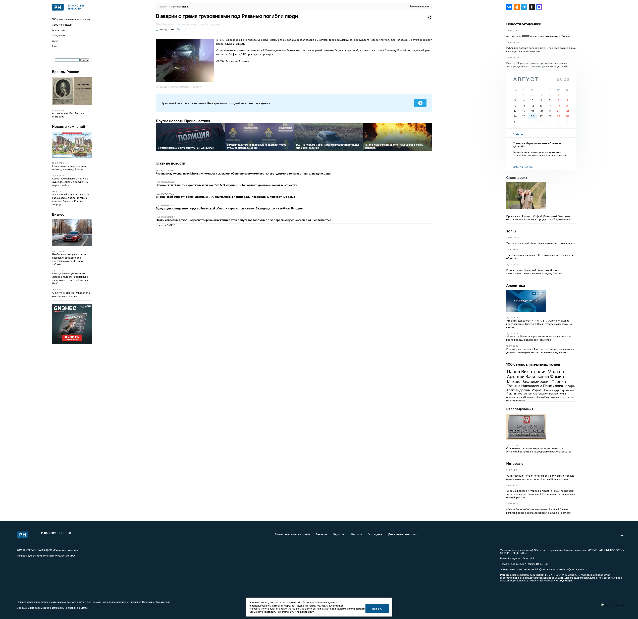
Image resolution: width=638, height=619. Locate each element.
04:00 (516, 333)
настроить (270, 611)
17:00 (60, 270)
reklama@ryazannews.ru (573, 569)
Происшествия (179, 6)
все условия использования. (349, 608)
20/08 (55, 175)
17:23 (61, 289)
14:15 (515, 470)
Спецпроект (516, 177)
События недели (62, 24)
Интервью (514, 463)
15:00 (515, 485)
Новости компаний (68, 126)
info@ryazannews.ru (546, 569)
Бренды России (65, 72)
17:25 (61, 163)
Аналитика (58, 30)
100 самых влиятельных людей (71, 19)
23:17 (515, 30)
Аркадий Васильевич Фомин (535, 376)
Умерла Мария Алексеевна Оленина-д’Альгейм (537, 145)
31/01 (508, 445)
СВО (55, 40)
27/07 (54, 270)
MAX (72, 555)
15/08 (509, 346)
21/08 (509, 249)
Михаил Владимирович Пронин (536, 381)
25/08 (55, 110)
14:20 (515, 249)
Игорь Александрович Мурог (540, 388)
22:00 (515, 346)
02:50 (515, 445)
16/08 (509, 317)
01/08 (509, 470)
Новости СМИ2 (165, 225)
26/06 (55, 289)
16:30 (515, 264)
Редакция (339, 534)
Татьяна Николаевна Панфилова (535, 385)
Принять (377, 608)
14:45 (61, 175)
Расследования (519, 409)
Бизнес (58, 214)
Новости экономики (523, 24)
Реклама (356, 534)
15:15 (60, 191)
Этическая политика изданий (292, 534)
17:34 (61, 110)
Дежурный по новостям (402, 534)
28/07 (509, 485)
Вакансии (321, 534)
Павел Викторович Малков (535, 371)
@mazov (59, 555)
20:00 (516, 42)
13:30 (515, 503)
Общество (58, 35)
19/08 (54, 191)
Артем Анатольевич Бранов (541, 393)
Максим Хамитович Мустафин (551, 397)
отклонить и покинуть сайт (298, 611)
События (518, 134)
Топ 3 (511, 231)
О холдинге (375, 534)
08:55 (516, 237)
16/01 (54, 251)
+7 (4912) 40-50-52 (535, 563)
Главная (163, 6)
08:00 (61, 251)
